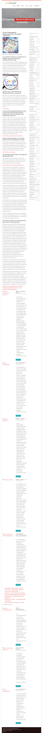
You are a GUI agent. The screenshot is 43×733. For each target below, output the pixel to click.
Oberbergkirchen (34, 72)
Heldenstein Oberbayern (34, 89)
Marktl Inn (34, 160)
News (22, 6)
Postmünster (34, 186)
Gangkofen (34, 67)
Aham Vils (34, 151)
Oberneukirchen (34, 106)
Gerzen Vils (34, 147)
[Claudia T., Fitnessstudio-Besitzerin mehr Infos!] (8, 296)
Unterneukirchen (34, 114)
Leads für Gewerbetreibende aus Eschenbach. (15, 594)
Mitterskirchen (34, 78)
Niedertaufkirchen (22, 294)
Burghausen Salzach (34, 194)
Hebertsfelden (34, 129)
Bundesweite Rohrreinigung (12, 729)
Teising (32, 69)
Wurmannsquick (34, 97)
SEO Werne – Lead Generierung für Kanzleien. (15, 593)
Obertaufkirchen (34, 134)
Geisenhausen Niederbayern (34, 180)
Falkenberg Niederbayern (34, 116)
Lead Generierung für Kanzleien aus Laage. (14, 602)
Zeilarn (34, 131)
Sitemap (11, 730)
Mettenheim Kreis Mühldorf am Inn (34, 60)
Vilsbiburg (34, 122)
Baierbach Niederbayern (34, 188)
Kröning (34, 176)
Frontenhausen (34, 155)
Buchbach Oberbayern (34, 125)
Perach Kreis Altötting (34, 103)
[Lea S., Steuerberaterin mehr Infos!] (8, 694)
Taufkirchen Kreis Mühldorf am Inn (34, 136)
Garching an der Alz (34, 145)
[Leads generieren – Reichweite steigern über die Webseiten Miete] (10, 2)
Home (14, 6)
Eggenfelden (34, 98)
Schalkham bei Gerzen (34, 119)
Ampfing (34, 70)
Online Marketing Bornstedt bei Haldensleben (13, 165)
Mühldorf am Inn (34, 55)
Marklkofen (34, 164)
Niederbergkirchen (34, 36)
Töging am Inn (34, 57)
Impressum (36, 6)
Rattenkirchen (34, 121)
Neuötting (34, 85)
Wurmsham (34, 87)
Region (18, 6)
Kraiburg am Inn (34, 111)
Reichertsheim (34, 169)
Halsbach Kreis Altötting (34, 167)
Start (3, 29)
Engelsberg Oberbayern (34, 162)
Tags (27, 6)
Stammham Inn (34, 178)
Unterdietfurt (34, 62)
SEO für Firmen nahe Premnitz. (12, 591)
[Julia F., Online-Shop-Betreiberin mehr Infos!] (8, 652)
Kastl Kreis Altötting (34, 108)
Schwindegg (34, 153)
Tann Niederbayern (34, 173)
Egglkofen (34, 66)
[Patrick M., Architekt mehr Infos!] (8, 484)
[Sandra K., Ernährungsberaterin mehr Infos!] (8, 613)
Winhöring (34, 64)
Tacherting (34, 192)
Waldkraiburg (34, 95)
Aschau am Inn (34, 127)
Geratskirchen (34, 53)
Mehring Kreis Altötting (34, 157)
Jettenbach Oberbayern (34, 141)
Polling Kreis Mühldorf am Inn (34, 74)
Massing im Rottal (34, 48)
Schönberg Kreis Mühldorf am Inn (34, 50)
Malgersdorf (34, 182)
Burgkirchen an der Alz (34, 149)
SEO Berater (19, 729)
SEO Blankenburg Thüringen (9, 152)
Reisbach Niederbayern (34, 184)
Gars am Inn (34, 199)
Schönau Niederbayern (34, 191)
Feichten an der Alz (34, 197)
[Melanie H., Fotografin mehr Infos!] (8, 423)
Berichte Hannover (6, 730)
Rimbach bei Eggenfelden (34, 92)
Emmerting (34, 139)
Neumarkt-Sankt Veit (34, 38)
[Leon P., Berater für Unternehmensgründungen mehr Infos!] (8, 538)
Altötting (34, 83)
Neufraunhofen (34, 171)
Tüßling (34, 77)
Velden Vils (34, 143)
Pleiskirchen (34, 41)
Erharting (34, 43)
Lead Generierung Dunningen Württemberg (12, 135)
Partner (30, 6)
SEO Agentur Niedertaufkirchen (10, 286)
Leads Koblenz (6, 108)
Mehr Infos (18, 359)
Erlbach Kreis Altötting (34, 100)
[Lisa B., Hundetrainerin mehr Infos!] (8, 367)
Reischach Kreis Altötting (34, 81)
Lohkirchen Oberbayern (34, 45)
